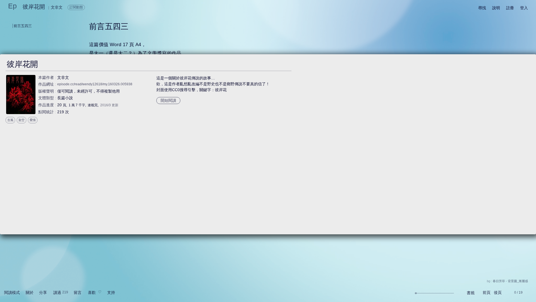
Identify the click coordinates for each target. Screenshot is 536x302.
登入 (524, 8)
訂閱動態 (76, 7)
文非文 (63, 77)
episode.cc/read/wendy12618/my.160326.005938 (94, 84)
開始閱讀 (168, 100)
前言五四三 (23, 26)
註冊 (510, 8)
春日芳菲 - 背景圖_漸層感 (510, 281)
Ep (12, 6)
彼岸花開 (34, 7)
